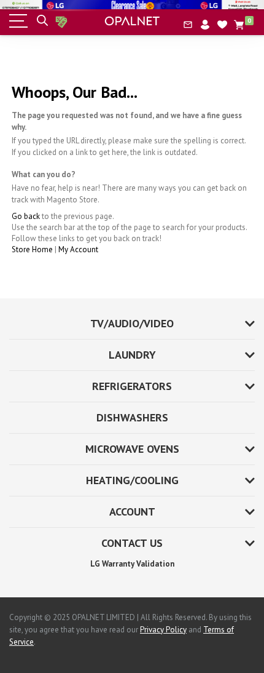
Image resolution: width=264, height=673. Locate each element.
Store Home (32, 249)
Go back (26, 216)
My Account (78, 249)
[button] (222, 25)
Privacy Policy (163, 629)
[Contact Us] (187, 25)
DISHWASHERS (132, 417)
